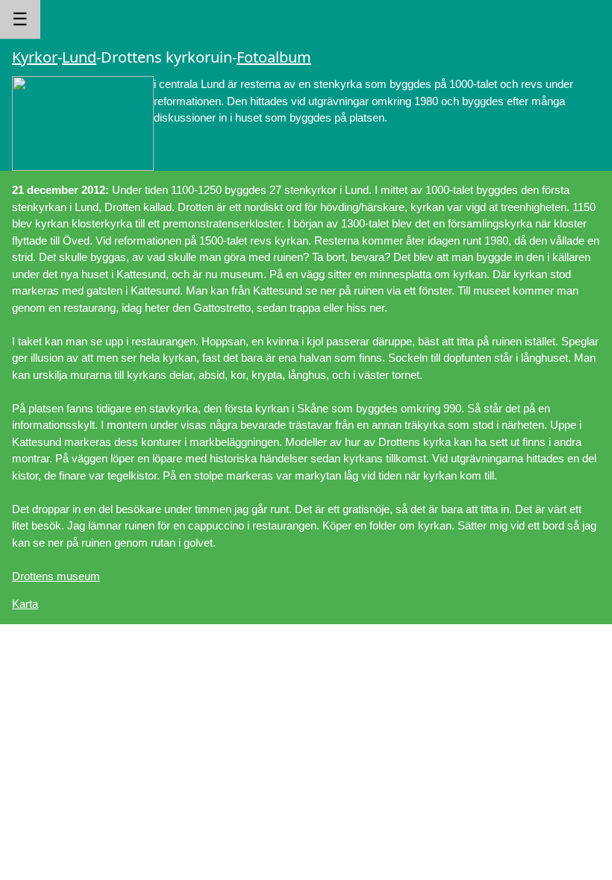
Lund (79, 57)
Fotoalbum (274, 57)
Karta (25, 603)
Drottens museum (56, 576)
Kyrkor (34, 57)
